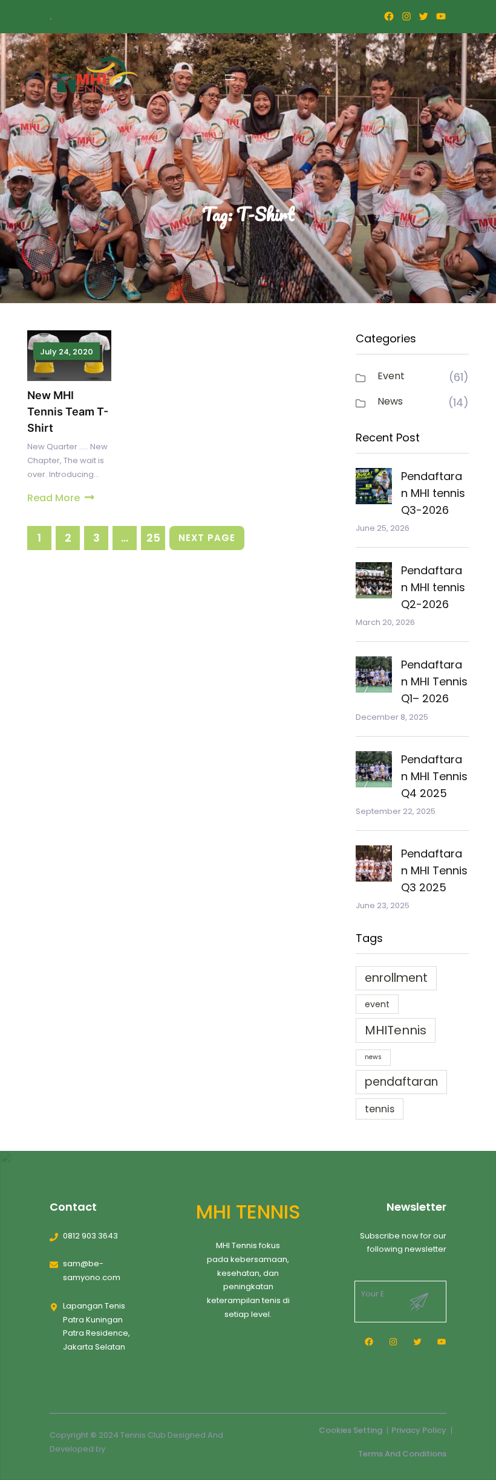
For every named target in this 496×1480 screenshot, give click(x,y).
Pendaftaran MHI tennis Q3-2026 (433, 493)
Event (391, 376)
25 (153, 537)
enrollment (396, 978)
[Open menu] (230, 77)
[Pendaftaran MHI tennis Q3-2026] (374, 488)
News (390, 401)
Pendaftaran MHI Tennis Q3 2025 (434, 870)
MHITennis (395, 1030)
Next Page (206, 537)
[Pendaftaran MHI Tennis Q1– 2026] (374, 676)
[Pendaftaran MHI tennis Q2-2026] (374, 582)
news (373, 1057)
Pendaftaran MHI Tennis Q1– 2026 (434, 681)
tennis (379, 1109)
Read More (53, 498)
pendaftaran (401, 1082)
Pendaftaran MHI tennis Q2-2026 (433, 587)
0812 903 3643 (90, 1235)
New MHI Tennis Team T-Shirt (67, 411)
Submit (419, 1302)
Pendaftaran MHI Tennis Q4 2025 (434, 776)
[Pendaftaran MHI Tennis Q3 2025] (374, 865)
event (377, 1004)
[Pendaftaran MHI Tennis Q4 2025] (374, 771)
